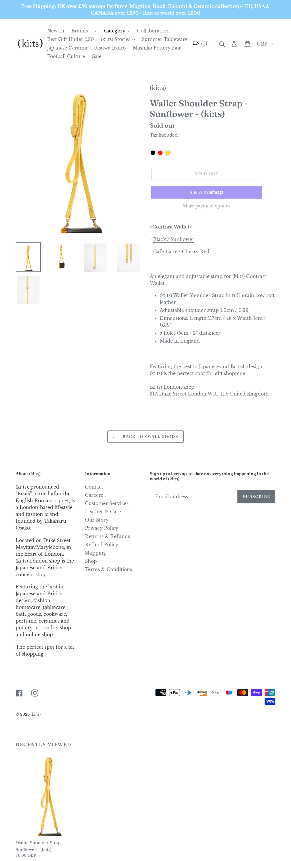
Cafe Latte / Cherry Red (181, 251)
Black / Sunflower (173, 239)
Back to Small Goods (149, 436)
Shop (91, 561)
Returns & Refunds (107, 536)
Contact (94, 487)
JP (206, 43)
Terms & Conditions (108, 569)
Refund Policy (101, 544)
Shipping (95, 553)
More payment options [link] (206, 206)
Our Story (97, 520)
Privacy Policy (101, 528)
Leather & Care (103, 511)
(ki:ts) (158, 88)
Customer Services (106, 503)
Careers (94, 495)
